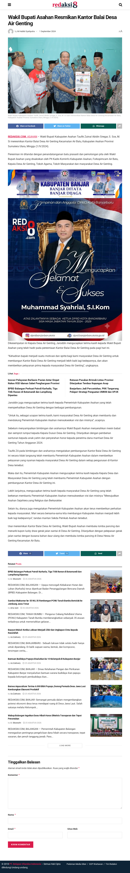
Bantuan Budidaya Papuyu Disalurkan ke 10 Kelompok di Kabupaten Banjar (44, 659)
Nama (12, 814)
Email (12, 828)
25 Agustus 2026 (32, 637)
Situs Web (72, 829)
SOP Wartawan (96, 864)
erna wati (14, 608)
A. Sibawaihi (15, 579)
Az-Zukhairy (15, 637)
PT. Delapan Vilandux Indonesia (25, 864)
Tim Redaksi (111, 864)
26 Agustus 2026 (33, 579)
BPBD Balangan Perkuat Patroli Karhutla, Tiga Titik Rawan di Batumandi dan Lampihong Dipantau (32, 392)
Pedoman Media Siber (76, 864)
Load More (65, 746)
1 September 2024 (47, 31)
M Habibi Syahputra (26, 31)
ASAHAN (22, 136)
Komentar (14, 774)
